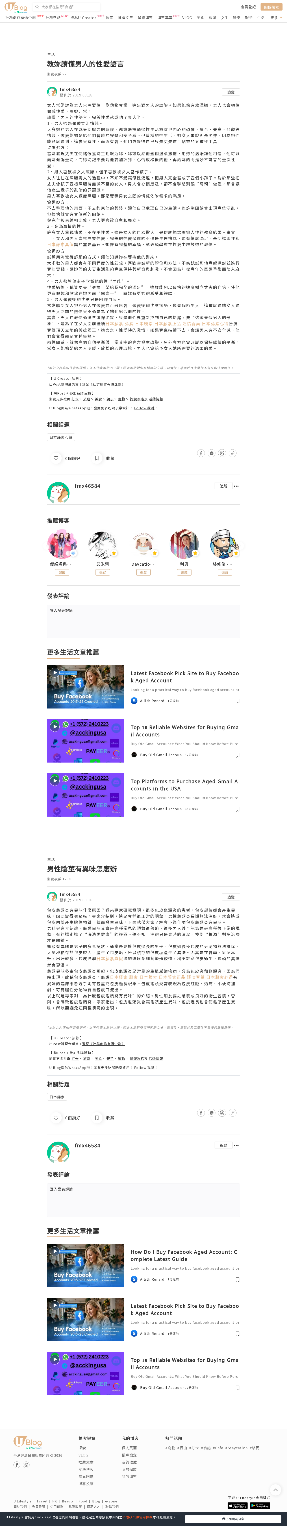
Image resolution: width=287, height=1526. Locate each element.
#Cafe (218, 1447)
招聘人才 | (96, 1506)
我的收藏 (129, 1462)
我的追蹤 (129, 1469)
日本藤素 (57, 1096)
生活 (261, 17)
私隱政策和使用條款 (137, 1517)
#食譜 (206, 1447)
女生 (224, 17)
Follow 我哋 (144, 407)
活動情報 (156, 399)
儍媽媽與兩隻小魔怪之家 (62, 564)
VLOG (187, 17)
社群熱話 (53, 17)
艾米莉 (102, 564)
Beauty (70, 1501)
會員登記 (248, 6)
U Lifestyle (25, 1501)
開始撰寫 (271, 6)
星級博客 (145, 17)
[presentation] (47, 546)
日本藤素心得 (61, 437)
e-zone (112, 1501)
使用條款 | (59, 1506)
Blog (98, 1501)
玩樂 (237, 17)
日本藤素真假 (60, 244)
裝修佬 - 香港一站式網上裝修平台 (225, 564)
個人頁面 (129, 1447)
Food (85, 1501)
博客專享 (165, 17)
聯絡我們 (113, 1506)
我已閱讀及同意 (233, 1519)
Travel (44, 1501)
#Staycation (236, 1447)
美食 (200, 17)
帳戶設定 (129, 1455)
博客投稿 (86, 1483)
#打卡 (194, 1447)
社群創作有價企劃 (20, 17)
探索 (109, 17)
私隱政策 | (78, 1506)
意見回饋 (86, 1476)
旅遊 (212, 17)
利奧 (184, 564)
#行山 (182, 1447)
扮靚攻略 (137, 399)
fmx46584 (70, 89)
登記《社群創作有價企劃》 (103, 384)
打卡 (75, 399)
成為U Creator (83, 17)
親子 (249, 17)
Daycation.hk (143, 564)
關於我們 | (22, 1506)
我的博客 (129, 1476)
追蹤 (231, 92)
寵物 (121, 399)
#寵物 (170, 1447)
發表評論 (61, 610)
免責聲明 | (41, 1506)
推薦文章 (125, 17)
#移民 (255, 1447)
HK (57, 1501)
